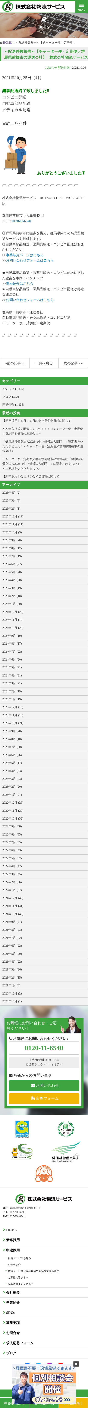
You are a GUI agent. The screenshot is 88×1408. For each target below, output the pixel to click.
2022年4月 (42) (12, 866)
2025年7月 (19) (12, 556)
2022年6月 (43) (12, 850)
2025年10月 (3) (12, 532)
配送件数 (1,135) (13, 404)
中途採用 (13, 1250)
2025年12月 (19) (12, 516)
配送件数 (64, 67)
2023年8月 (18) (12, 739)
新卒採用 (13, 1240)
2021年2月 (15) (12, 977)
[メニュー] (81, 6)
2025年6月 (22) (12, 564)
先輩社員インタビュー (21, 1283)
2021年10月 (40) (12, 914)
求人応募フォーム (20, 1343)
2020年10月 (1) (12, 1001)
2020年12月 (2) (12, 993)
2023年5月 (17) (12, 762)
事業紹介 (13, 1302)
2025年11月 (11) (12, 524)
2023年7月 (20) (12, 747)
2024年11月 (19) (12, 619)
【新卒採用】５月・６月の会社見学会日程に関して (36, 420)
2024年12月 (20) (12, 612)
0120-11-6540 (21, 221)
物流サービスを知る (19, 1258)
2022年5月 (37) (12, 858)
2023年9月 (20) (12, 731)
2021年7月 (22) (12, 937)
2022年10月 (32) (12, 818)
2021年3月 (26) (12, 969)
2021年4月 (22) (12, 961)
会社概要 (13, 1292)
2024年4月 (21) (12, 675)
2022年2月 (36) (12, 882)
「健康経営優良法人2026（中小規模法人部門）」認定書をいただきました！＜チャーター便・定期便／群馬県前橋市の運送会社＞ (42, 446)
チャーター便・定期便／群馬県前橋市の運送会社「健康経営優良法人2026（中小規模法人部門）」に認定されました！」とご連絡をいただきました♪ (42, 463)
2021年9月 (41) (12, 922)
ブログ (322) (10, 396)
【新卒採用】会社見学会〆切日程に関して (30, 476)
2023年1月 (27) (12, 794)
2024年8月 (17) (12, 643)
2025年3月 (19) (12, 588)
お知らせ (51, 67)
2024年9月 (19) (12, 635)
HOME (7, 42)
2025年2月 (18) (12, 596)
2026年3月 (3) (11, 500)
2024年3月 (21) (12, 683)
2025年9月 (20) (12, 540)
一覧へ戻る (44, 363)
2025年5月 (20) (12, 572)
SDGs (10, 1312)
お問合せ (13, 1333)
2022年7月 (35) (12, 842)
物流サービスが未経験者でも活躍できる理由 (33, 1271)
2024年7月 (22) (12, 651)
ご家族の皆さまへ (18, 1277)
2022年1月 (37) (12, 890)
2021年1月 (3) (11, 985)
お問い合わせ (47, 1085)
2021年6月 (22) (12, 945)
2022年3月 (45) (12, 874)
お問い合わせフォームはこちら (30, 260)
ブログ (11, 1353)
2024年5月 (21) (12, 667)
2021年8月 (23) (12, 929)
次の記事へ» (73, 363)
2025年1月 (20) (12, 603)
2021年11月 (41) (12, 906)
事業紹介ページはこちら (25, 255)
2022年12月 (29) (12, 802)
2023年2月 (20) (12, 786)
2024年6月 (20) (12, 659)
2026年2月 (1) (11, 508)
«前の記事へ (14, 363)
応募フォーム (47, 1098)
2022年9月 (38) (12, 826)
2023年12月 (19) (12, 707)
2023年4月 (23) (12, 771)
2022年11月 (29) (12, 810)
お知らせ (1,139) (13, 389)
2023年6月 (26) (12, 755)
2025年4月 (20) (12, 580)
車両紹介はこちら (19, 283)
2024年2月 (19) (12, 691)
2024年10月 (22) (12, 627)
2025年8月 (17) (12, 548)
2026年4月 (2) (11, 492)
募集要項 (13, 1322)
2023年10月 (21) (12, 723)
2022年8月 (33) (12, 834)
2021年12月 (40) (12, 898)
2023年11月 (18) (12, 715)
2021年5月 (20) (12, 953)
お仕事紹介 (14, 1264)
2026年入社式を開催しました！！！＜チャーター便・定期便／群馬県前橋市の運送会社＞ (42, 431)
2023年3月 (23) (12, 778)
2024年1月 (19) (12, 699)
